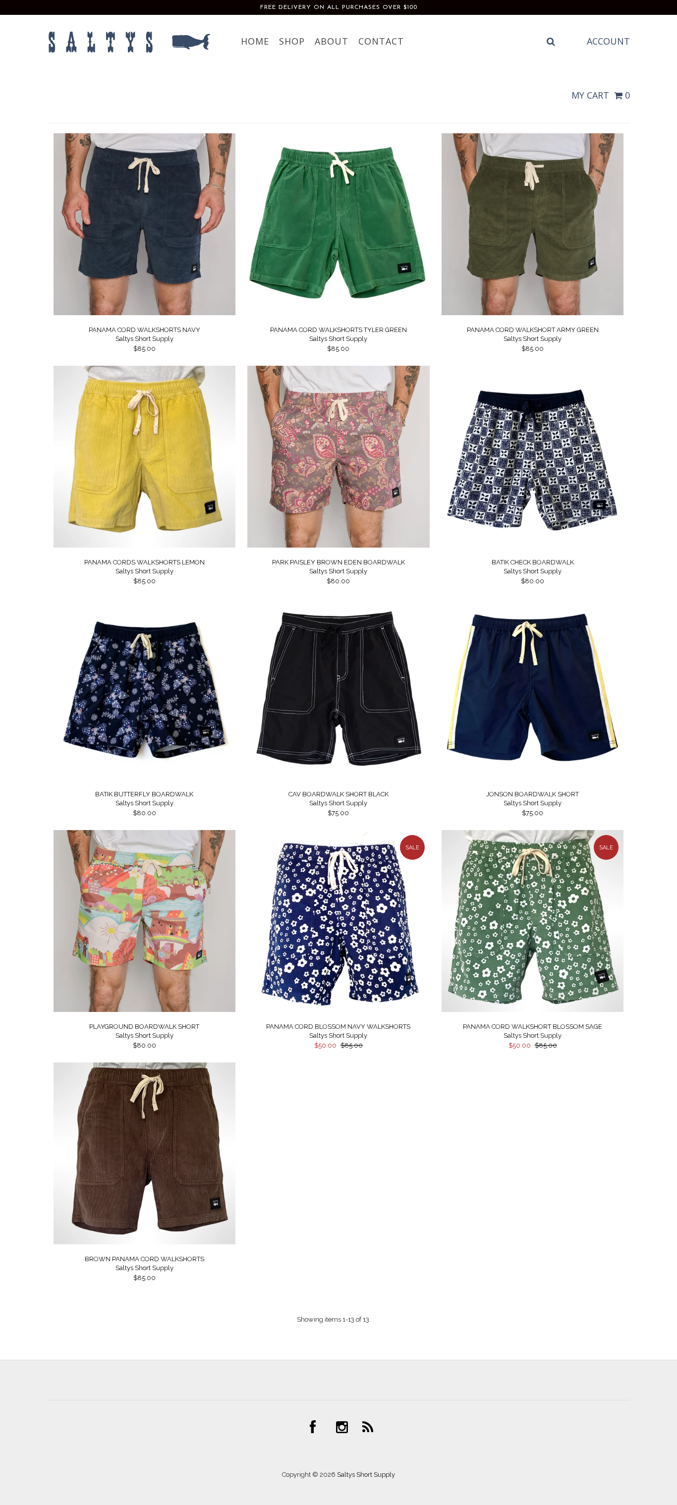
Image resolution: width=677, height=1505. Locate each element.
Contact (381, 41)
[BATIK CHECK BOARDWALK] (532, 545)
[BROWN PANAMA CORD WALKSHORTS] (144, 1242)
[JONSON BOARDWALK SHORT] (532, 777)
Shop (292, 41)
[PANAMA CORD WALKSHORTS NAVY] (144, 313)
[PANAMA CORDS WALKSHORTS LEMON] (144, 545)
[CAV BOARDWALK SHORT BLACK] (338, 777)
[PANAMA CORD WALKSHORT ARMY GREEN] (532, 313)
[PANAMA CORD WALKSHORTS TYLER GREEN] (338, 313)
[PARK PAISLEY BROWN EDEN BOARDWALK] (338, 545)
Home (255, 41)
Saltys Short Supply (366, 1474)
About (331, 41)
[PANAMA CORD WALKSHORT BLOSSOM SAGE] (532, 1009)
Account (608, 41)
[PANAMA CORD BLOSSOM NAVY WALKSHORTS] (338, 1009)
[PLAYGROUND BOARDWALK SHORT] (144, 1009)
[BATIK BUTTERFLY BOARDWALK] (144, 777)
